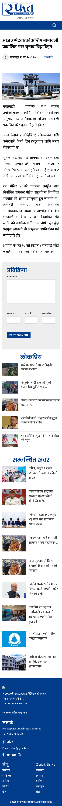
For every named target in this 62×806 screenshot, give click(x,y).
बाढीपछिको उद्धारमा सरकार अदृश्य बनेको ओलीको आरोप (41, 496)
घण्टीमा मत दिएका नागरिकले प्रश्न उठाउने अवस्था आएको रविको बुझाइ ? (41, 614)
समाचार (6, 770)
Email (28, 313)
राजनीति (48, 57)
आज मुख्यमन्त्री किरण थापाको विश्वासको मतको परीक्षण (43, 565)
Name (11, 313)
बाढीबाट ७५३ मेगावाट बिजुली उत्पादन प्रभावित (36, 367)
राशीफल (6, 776)
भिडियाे (5, 787)
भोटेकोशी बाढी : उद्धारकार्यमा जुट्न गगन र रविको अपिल (39, 420)
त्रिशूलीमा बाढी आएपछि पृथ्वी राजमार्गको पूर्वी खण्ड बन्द (36, 385)
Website (47, 313)
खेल (4, 792)
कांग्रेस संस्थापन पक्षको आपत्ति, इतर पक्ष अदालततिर (42, 661)
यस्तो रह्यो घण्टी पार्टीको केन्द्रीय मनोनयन (42, 636)
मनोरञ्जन (6, 781)
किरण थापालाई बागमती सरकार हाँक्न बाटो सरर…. (40, 402)
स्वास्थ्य (39, 776)
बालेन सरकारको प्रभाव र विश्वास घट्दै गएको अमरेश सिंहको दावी (44, 589)
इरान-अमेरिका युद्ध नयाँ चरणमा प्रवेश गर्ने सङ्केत (40, 438)
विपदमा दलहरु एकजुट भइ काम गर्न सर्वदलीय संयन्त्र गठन (42, 519)
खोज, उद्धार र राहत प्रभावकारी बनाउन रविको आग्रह (43, 473)
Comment (13, 277)
